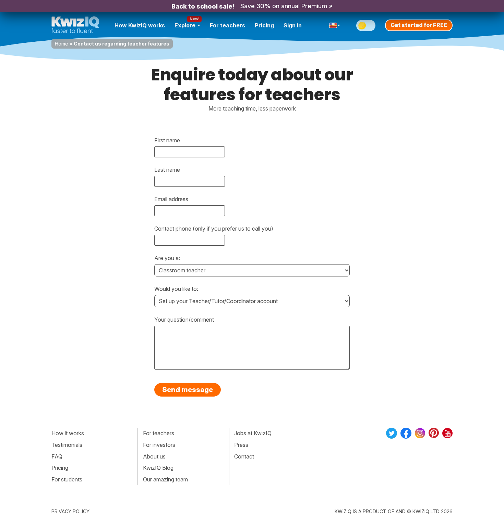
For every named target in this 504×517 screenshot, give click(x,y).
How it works (67, 433)
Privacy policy (70, 511)
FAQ (56, 456)
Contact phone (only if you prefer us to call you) (213, 228)
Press (241, 444)
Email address (171, 199)
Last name (167, 169)
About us (154, 456)
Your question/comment (184, 319)
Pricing (264, 25)
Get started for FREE (419, 25)
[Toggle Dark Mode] (365, 25)
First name (167, 140)
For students (66, 479)
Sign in (293, 25)
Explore (185, 25)
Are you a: (167, 258)
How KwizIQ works (140, 25)
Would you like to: (176, 288)
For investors (159, 444)
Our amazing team (165, 479)
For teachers (227, 25)
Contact (244, 456)
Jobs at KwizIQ (253, 433)
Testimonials (66, 444)
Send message (187, 390)
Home (61, 44)
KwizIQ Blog (158, 467)
